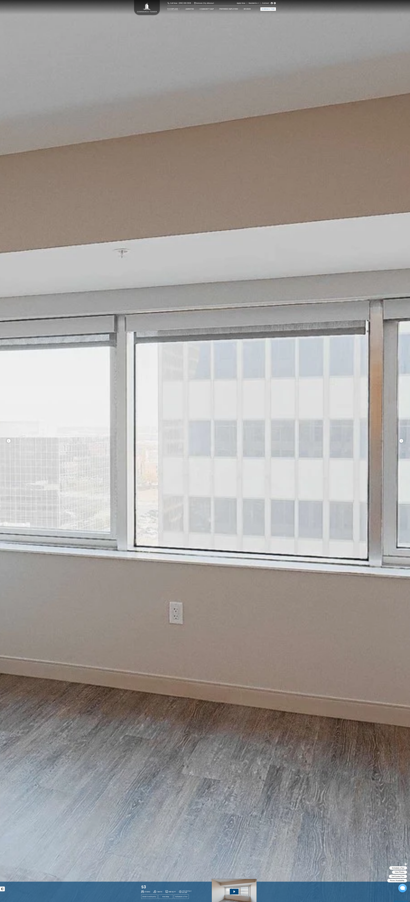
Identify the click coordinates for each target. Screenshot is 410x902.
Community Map (207, 9)
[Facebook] (272, 3)
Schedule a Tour (268, 9)
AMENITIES (190, 9)
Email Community (149, 897)
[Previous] (9, 441)
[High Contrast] (2, 889)
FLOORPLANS (172, 9)
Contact (265, 3)
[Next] (401, 441)
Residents (253, 3)
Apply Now (241, 3)
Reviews (247, 9)
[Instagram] (275, 3)
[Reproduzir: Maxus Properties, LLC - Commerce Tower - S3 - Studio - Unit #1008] (234, 891)
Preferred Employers (228, 9)
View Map (165, 897)
